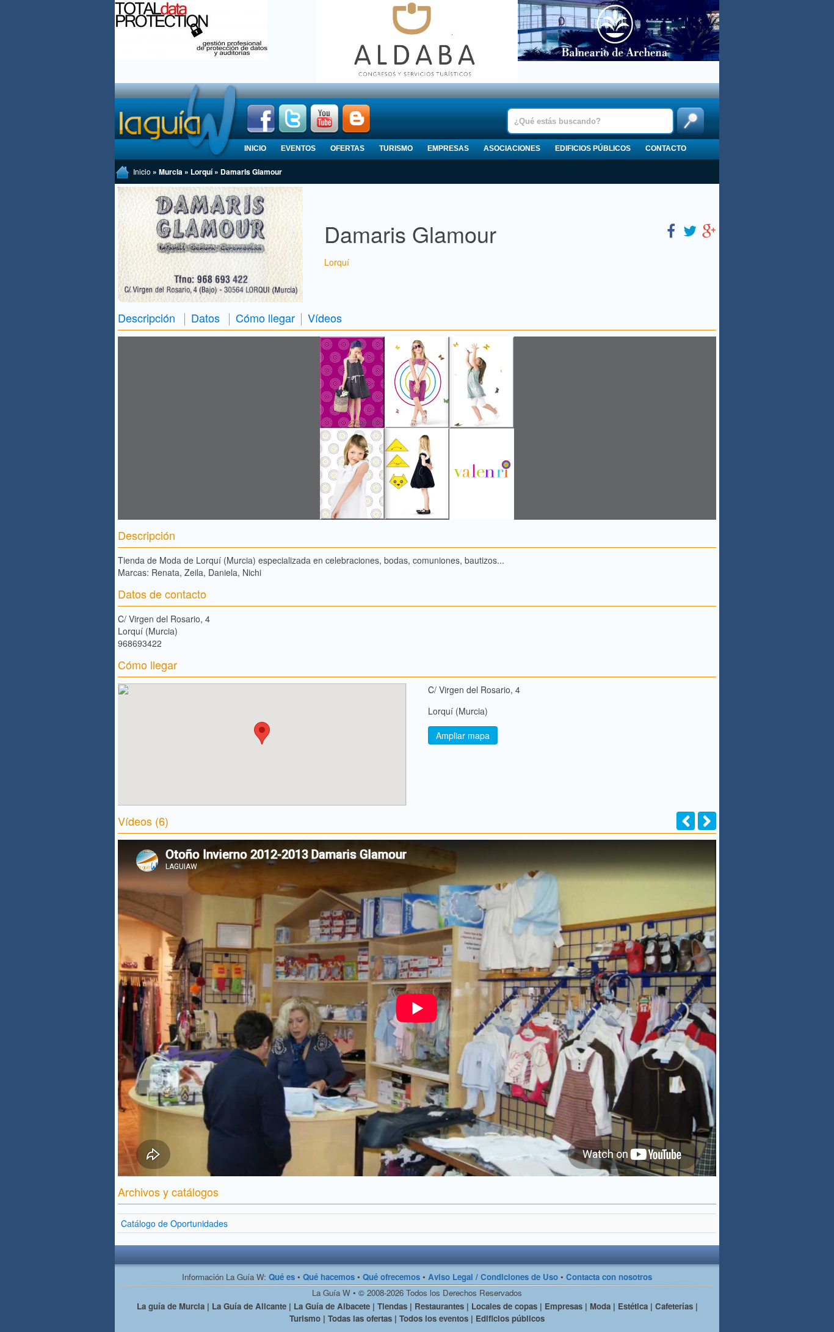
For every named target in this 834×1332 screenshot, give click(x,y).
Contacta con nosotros (609, 1277)
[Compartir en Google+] (709, 230)
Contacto (665, 148)
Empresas (448, 148)
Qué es (282, 1277)
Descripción (146, 318)
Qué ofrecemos (391, 1277)
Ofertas (347, 148)
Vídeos (325, 318)
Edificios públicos (593, 148)
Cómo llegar (265, 318)
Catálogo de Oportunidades (174, 1223)
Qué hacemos (329, 1277)
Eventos (298, 148)
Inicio (255, 148)
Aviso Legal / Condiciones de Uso (493, 1277)
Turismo (396, 148)
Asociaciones (512, 148)
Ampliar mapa (463, 735)
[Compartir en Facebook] (671, 230)
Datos (205, 318)
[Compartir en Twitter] (690, 230)
